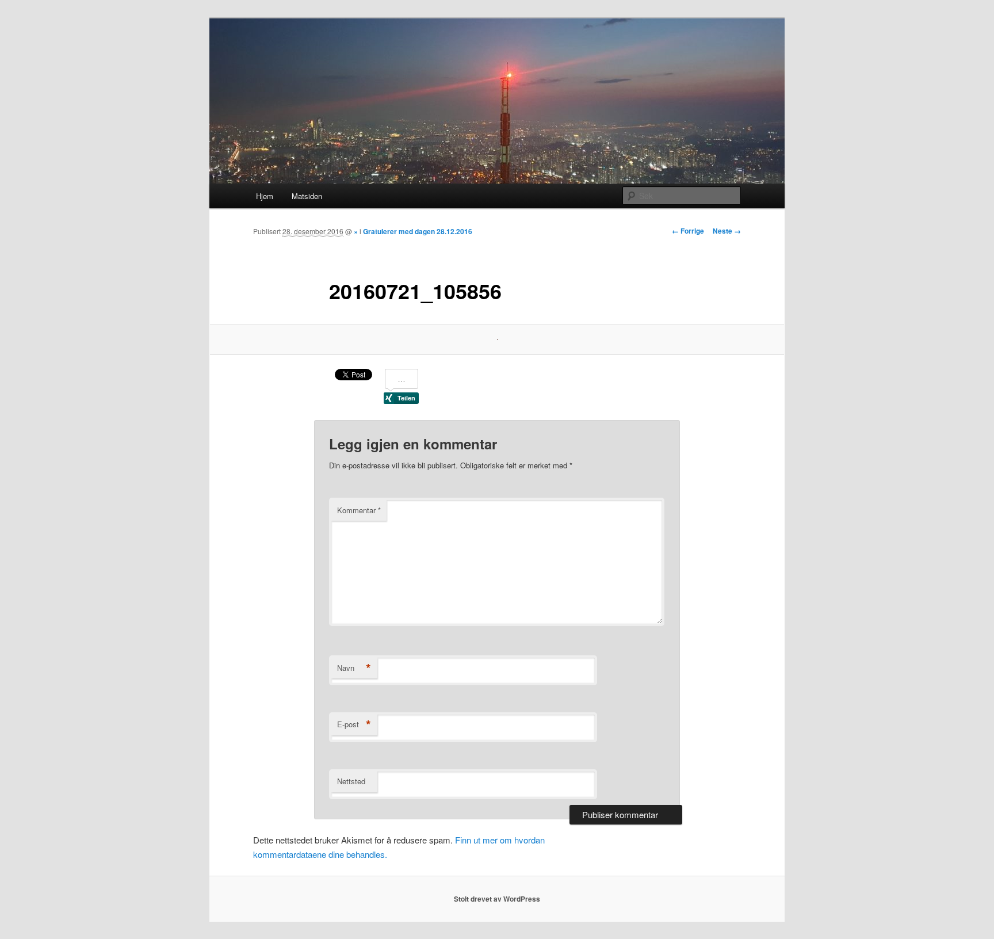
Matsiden (307, 195)
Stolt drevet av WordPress (497, 899)
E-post (354, 724)
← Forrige (688, 231)
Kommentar (359, 510)
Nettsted (351, 781)
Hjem (264, 195)
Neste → (727, 231)
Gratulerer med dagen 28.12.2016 (417, 231)
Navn (354, 668)
